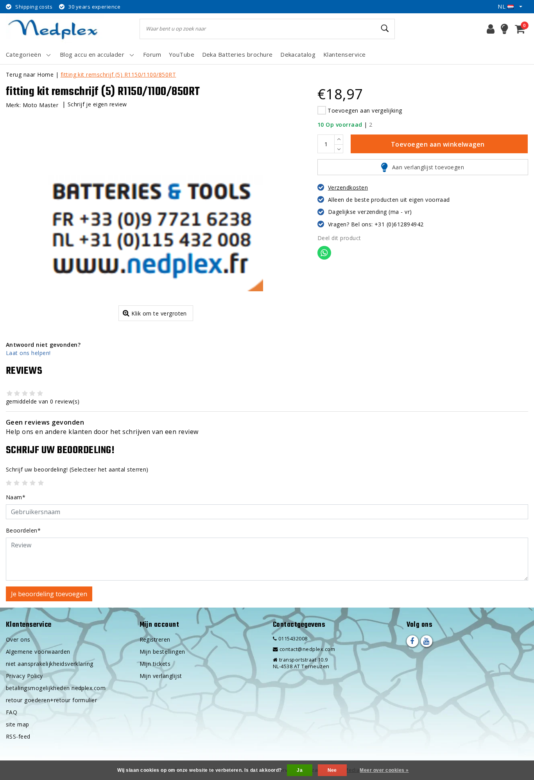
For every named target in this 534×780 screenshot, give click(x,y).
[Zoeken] (385, 28)
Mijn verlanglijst (161, 676)
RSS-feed (18, 736)
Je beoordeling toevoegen (49, 594)
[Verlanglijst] (504, 28)
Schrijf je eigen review (97, 104)
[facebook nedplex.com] (412, 641)
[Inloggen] (491, 28)
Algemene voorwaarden (38, 651)
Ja (300, 770)
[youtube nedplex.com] (426, 641)
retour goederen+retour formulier (51, 700)
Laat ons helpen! (28, 353)
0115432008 (292, 638)
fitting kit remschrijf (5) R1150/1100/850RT (118, 74)
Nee (332, 770)
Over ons (18, 639)
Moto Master (40, 105)
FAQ (11, 712)
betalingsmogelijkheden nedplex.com (56, 688)
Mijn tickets (155, 663)
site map (17, 724)
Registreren (155, 639)
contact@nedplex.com (307, 649)
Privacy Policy (24, 676)
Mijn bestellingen (162, 651)
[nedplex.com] (55, 29)
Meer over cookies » (384, 770)
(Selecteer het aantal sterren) (77, 469)
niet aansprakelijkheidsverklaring (49, 663)
